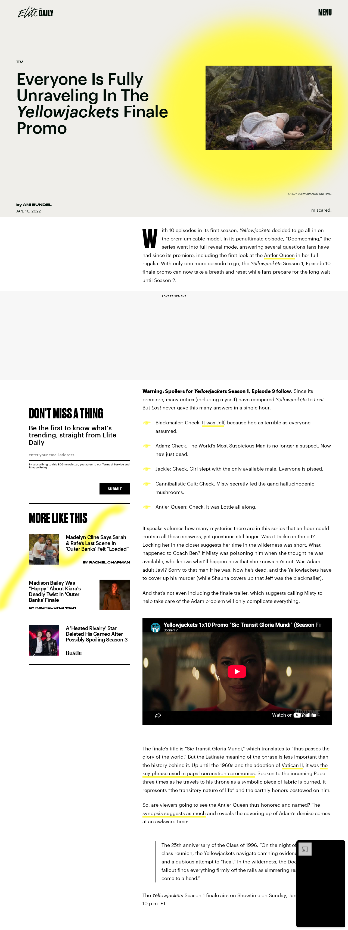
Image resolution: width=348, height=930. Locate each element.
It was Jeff (213, 422)
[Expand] (302, 845)
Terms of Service (113, 464)
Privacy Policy (38, 467)
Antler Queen (279, 255)
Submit (115, 489)
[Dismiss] (339, 845)
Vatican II (292, 765)
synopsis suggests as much (174, 813)
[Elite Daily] (35, 12)
